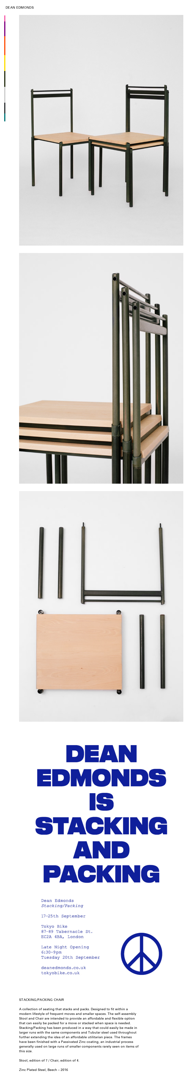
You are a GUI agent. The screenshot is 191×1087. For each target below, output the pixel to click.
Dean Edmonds (20, 7)
